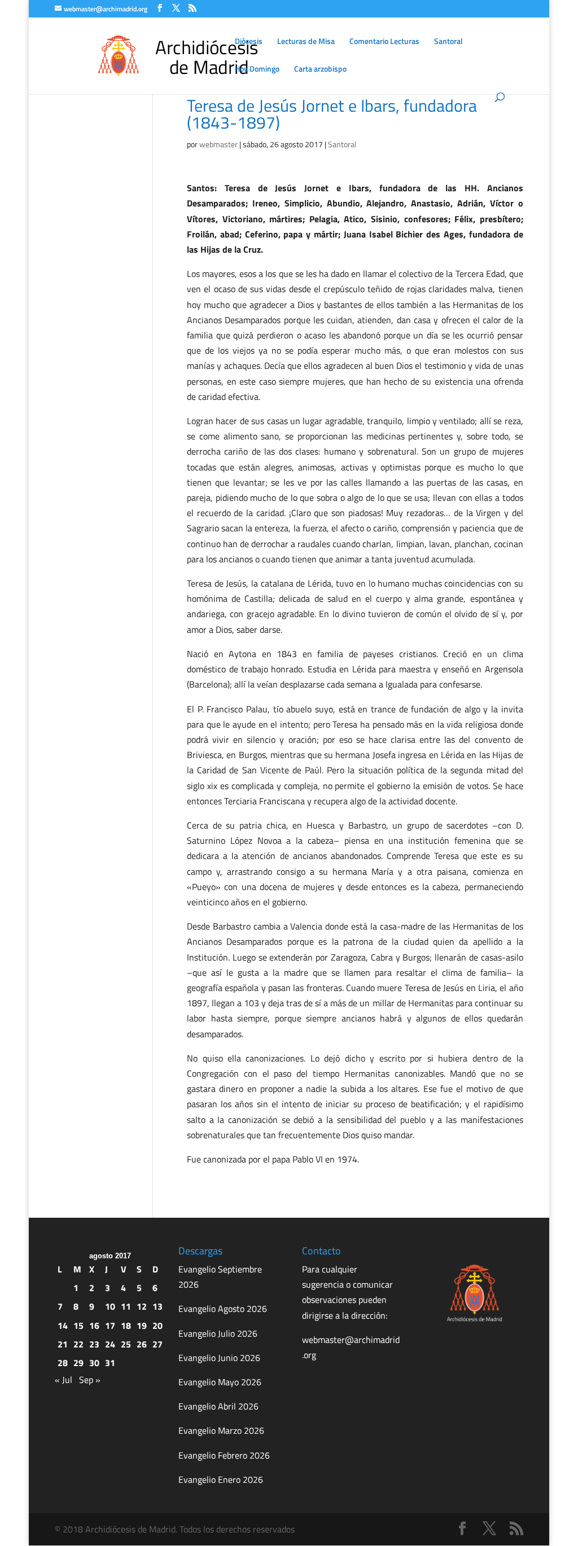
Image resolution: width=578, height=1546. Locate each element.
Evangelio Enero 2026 (220, 1479)
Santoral (448, 42)
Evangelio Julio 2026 (217, 1333)
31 (110, 1362)
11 (126, 1306)
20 (157, 1325)
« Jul (63, 1379)
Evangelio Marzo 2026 (221, 1430)
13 (157, 1306)
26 (142, 1344)
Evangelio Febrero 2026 (224, 1455)
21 (63, 1344)
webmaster (218, 144)
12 (142, 1306)
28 (63, 1362)
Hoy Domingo (257, 69)
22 (78, 1344)
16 (94, 1325)
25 (126, 1344)
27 (157, 1344)
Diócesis (248, 42)
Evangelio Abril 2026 (218, 1406)
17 (110, 1325)
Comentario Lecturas (384, 42)
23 (94, 1344)
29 (78, 1362)
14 (63, 1325)
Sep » (89, 1379)
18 (126, 1325)
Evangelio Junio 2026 (219, 1357)
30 (94, 1362)
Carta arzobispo (320, 69)
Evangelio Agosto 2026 (222, 1308)
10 (110, 1306)
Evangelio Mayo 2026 (219, 1382)
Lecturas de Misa (306, 42)
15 (78, 1325)
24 (110, 1344)
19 (142, 1325)
